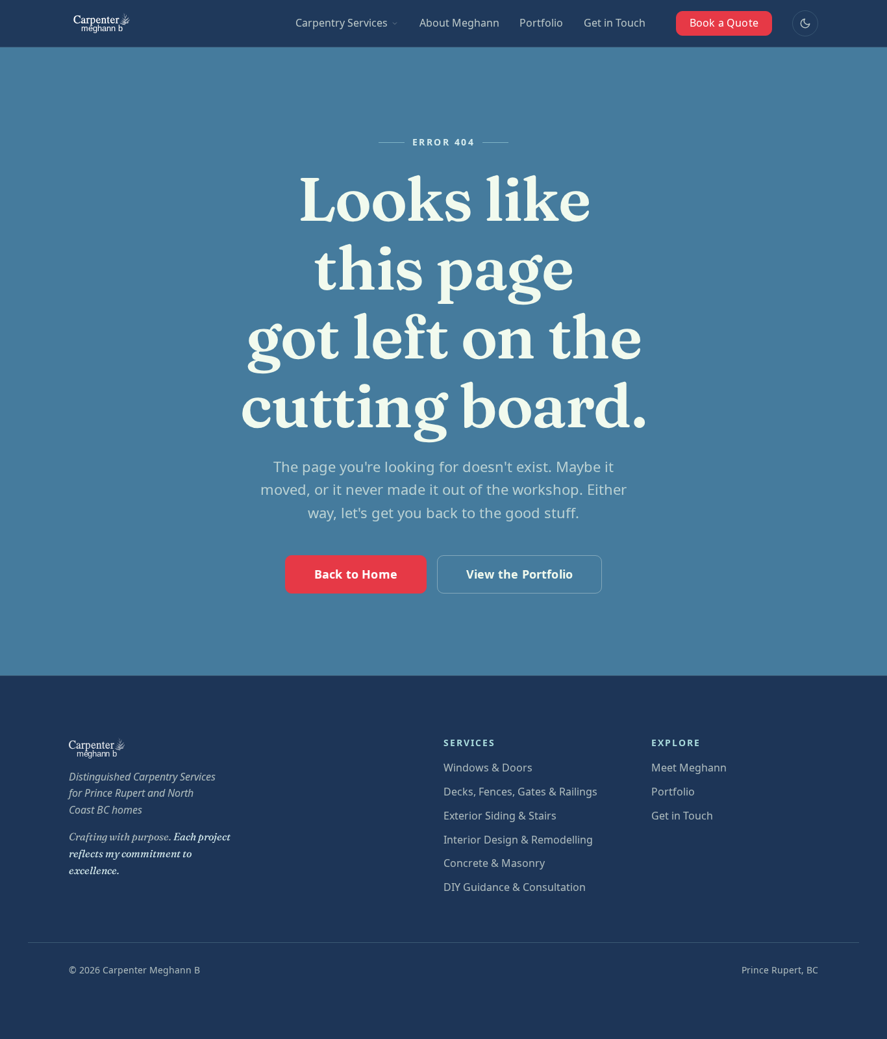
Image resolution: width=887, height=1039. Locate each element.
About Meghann (459, 23)
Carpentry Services (341, 23)
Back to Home (355, 574)
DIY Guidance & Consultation (514, 887)
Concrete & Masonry (494, 863)
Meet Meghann (689, 767)
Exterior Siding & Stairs (499, 815)
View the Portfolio (519, 574)
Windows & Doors (487, 767)
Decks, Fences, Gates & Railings (520, 791)
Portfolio (541, 23)
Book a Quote (724, 23)
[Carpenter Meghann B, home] (103, 23)
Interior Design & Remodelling (518, 839)
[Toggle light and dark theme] (805, 23)
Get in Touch (614, 23)
